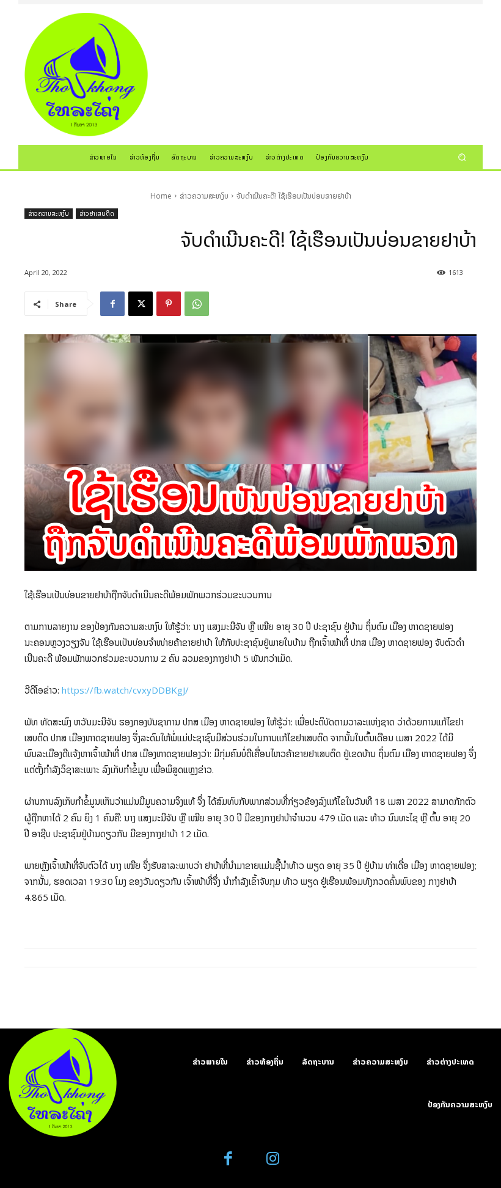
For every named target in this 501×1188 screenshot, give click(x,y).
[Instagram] (273, 1159)
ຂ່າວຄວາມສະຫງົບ (204, 196)
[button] (462, 157)
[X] (140, 304)
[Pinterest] (168, 304)
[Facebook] (112, 304)
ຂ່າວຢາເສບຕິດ (96, 213)
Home (161, 196)
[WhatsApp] (197, 304)
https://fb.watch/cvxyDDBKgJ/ (125, 690)
